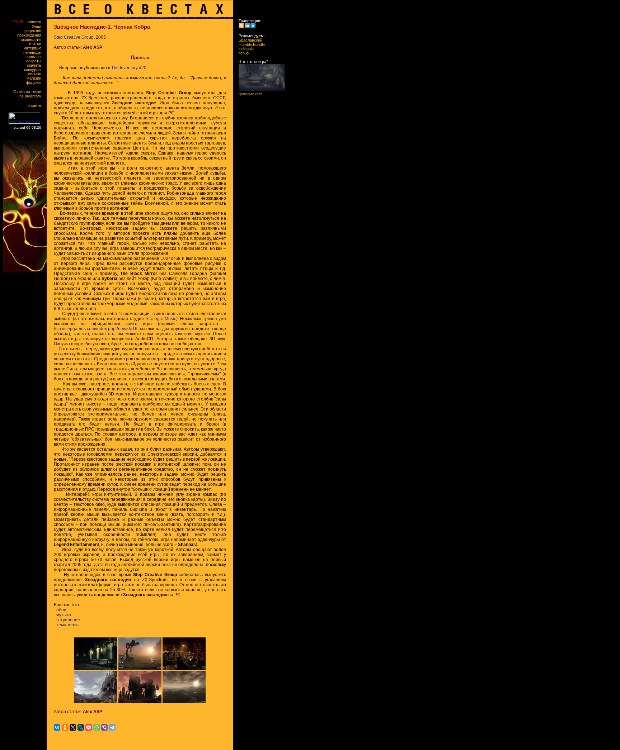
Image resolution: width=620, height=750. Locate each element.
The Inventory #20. (129, 67)
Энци (38, 26)
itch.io (241, 53)
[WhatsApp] (96, 727)
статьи (37, 44)
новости (35, 22)
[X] (73, 727)
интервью (34, 48)
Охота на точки (29, 92)
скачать (36, 65)
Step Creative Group (74, 37)
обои (61, 609)
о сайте (36, 105)
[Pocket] (88, 727)
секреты (35, 61)
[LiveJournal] (81, 727)
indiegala (244, 49)
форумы (35, 82)
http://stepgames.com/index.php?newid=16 (95, 328)
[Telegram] (112, 727)
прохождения (31, 35)
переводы (34, 52)
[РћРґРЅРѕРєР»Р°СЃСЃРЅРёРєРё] (65, 727)
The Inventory (31, 96)
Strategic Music (161, 318)
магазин (35, 78)
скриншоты (33, 39)
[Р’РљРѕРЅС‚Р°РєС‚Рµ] (57, 727)
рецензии (34, 31)
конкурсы (34, 69)
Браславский (248, 40)
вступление (68, 619)
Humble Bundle (249, 44)
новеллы (35, 56)
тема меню (67, 624)
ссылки (36, 74)
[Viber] (104, 727)
